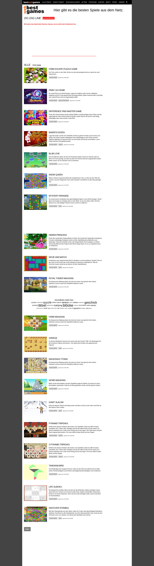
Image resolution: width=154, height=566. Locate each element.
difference (89, 308)
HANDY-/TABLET (58, 2)
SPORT (114, 2)
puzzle (47, 302)
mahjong (58, 305)
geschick (90, 302)
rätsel (42, 305)
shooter (83, 308)
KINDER (121, 2)
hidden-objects (56, 302)
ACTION (84, 2)
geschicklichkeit (48, 18)
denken (65, 302)
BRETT (108, 2)
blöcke (68, 305)
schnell (34, 305)
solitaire (75, 302)
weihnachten (50, 305)
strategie (62, 308)
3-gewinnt (76, 308)
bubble (88, 305)
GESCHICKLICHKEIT (73, 2)
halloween (81, 302)
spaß (70, 302)
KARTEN (101, 2)
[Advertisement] (118, 43)
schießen (76, 305)
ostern (66, 308)
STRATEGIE (93, 2)
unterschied (40, 302)
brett (49, 308)
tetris (55, 308)
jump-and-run (40, 308)
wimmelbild (82, 305)
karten (93, 305)
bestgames (32, 2)
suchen (33, 302)
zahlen (70, 308)
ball (58, 308)
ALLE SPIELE (46, 2)
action (52, 308)
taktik (45, 308)
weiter (27, 529)
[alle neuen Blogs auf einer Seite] (126, 2)
